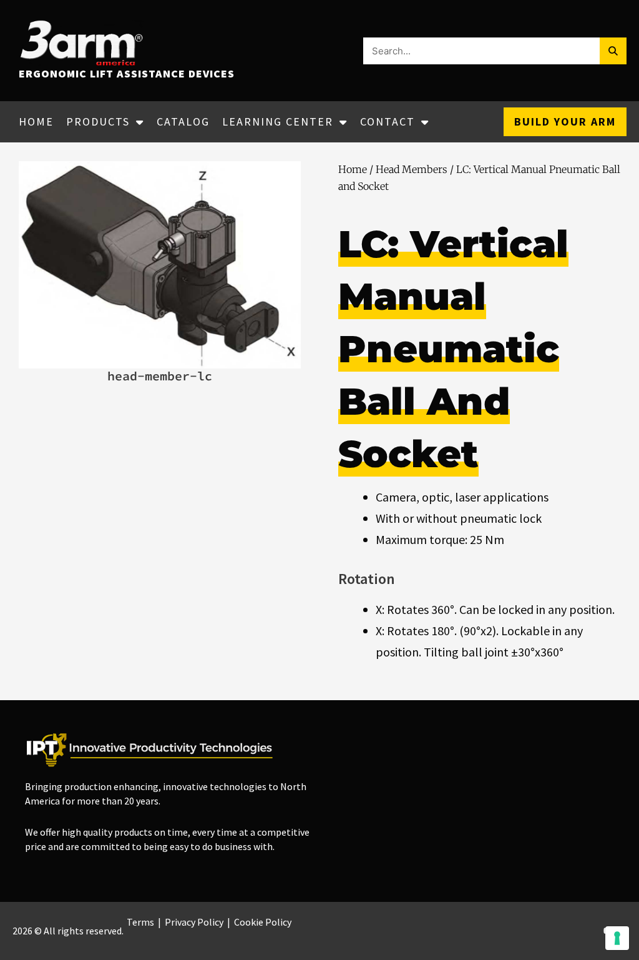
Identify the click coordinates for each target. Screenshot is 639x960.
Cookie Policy (262, 922)
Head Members (411, 169)
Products (98, 121)
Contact (387, 121)
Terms (140, 922)
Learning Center (277, 121)
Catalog (183, 121)
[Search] (613, 50)
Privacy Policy (194, 922)
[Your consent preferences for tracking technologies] (617, 938)
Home (36, 121)
